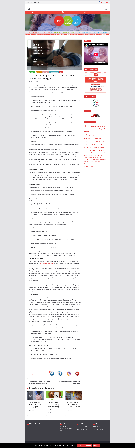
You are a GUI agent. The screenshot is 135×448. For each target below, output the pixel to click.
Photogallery (70, 9)
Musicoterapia (99, 155)
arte (101, 126)
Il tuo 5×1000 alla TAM (83, 9)
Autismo (87, 131)
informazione (45, 72)
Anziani (96, 126)
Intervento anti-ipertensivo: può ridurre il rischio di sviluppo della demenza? (40, 382)
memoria (94, 155)
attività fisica (93, 129)
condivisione (97, 134)
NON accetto (87, 445)
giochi (102, 147)
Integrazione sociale (54, 72)
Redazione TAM (39, 81)
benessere (102, 131)
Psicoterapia (87, 161)
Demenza (88, 138)
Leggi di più (96, 445)
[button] (44, 9)
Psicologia (93, 159)
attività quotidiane (101, 129)
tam (100, 164)
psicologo (98, 159)
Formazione (38, 72)
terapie (92, 166)
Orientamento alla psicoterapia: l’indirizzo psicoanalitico (69, 382)
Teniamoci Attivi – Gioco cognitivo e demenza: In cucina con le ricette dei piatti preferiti (54, 406)
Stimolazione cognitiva (91, 164)
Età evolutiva (32, 72)
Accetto (80, 445)
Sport (100, 161)
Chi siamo (41, 9)
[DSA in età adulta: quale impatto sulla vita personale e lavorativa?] (35, 392)
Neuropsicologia (88, 157)
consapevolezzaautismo (90, 136)
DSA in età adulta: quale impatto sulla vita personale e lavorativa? (35, 405)
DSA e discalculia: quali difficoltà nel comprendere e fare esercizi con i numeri (73, 405)
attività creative (87, 129)
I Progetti (50, 9)
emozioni (97, 144)
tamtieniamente (87, 166)
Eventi (92, 147)
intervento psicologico (88, 155)
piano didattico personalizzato (46, 263)
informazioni (87, 153)
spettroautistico (95, 161)
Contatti (93, 9)
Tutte (61, 72)
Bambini (98, 132)
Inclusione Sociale (90, 150)
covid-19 (97, 135)
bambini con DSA (50, 91)
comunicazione (91, 134)
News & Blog (60, 9)
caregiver (86, 134)
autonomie (93, 131)
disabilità (97, 139)
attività (104, 126)
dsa (95, 144)
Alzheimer (88, 126)
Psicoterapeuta (103, 159)
